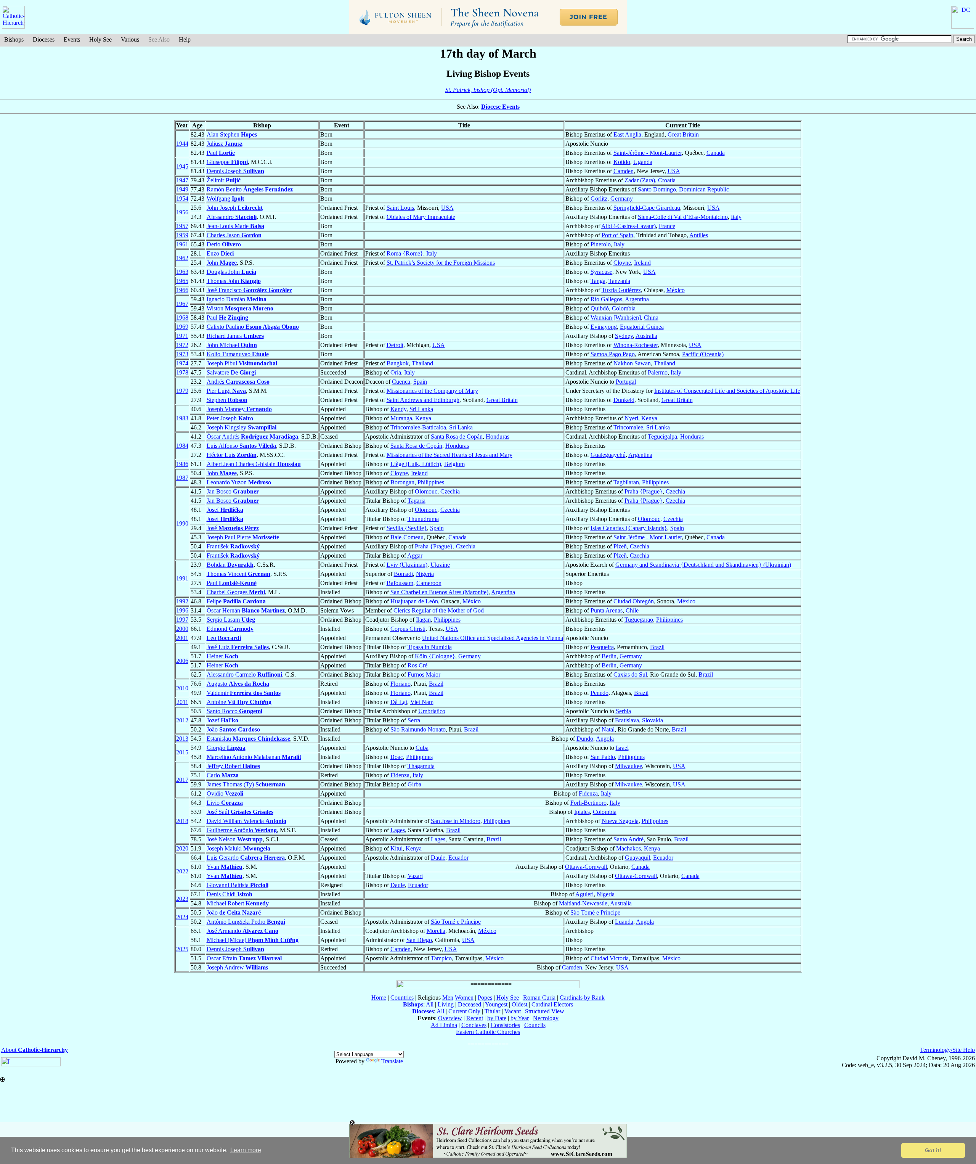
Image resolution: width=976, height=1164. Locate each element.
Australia (646, 336)
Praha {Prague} (643, 491)
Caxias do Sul (630, 674)
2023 (182, 899)
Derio (224, 244)
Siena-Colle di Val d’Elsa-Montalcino (683, 217)
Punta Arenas (607, 610)
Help (185, 39)
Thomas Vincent (238, 574)
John (222, 262)
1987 (182, 477)
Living (446, 1004)
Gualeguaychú (608, 455)
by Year (519, 1018)
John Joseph (235, 207)
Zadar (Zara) (639, 180)
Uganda (642, 162)
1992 (182, 601)
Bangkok (398, 363)
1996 (182, 610)
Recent (474, 1018)
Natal (608, 729)
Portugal (626, 381)
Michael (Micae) (253, 940)
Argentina (637, 299)
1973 (182, 354)
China (651, 317)
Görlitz (599, 198)
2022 (182, 871)
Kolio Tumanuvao (238, 354)
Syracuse (601, 271)
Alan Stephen (232, 134)
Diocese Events (500, 106)
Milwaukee (628, 766)
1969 (182, 326)
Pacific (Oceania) (703, 354)
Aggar (414, 555)
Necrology (546, 1018)
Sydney (624, 336)
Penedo (599, 693)
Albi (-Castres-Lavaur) (628, 226)
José (233, 528)
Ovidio (225, 793)
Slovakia (652, 720)
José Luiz (238, 647)
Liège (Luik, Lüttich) (415, 464)
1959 (182, 235)
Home (378, 997)
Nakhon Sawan (632, 363)
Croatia (667, 180)
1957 (182, 226)
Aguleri (584, 894)
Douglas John (231, 271)
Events (72, 39)
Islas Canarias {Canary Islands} (629, 528)
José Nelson (235, 839)
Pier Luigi (226, 390)
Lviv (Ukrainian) (407, 564)
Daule (438, 857)
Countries (402, 997)
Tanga (598, 281)
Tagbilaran (626, 482)
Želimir (224, 180)
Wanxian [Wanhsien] (616, 317)
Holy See (100, 39)
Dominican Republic (704, 189)
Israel (622, 747)
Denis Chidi (229, 894)
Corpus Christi (407, 628)
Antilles (698, 235)
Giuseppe (227, 162)
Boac (396, 757)
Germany (621, 198)
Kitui (396, 848)
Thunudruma (423, 519)
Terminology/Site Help (947, 1050)
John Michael (232, 345)
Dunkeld (623, 400)
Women (464, 997)
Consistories (505, 1025)
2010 (182, 688)
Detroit (395, 345)
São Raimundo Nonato (418, 729)
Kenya (423, 418)
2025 (182, 949)
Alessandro (232, 217)
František (233, 546)
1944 (182, 143)
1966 (182, 290)
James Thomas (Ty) (246, 784)
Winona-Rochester (635, 345)
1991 (182, 578)
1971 (182, 336)
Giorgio (226, 747)
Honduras (497, 436)
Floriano (400, 683)
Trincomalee (628, 427)
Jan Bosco (233, 491)
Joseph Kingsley (241, 427)
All (429, 1004)
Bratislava (627, 720)
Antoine (239, 702)
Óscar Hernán (246, 610)
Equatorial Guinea (642, 326)
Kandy (398, 409)
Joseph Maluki (238, 848)
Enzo (220, 253)
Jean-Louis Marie (235, 226)
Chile (632, 610)
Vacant (512, 1011)
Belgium (454, 464)
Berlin (609, 656)
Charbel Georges (236, 592)
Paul (221, 153)
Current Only (464, 1011)
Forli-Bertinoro (588, 802)
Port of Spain (617, 235)
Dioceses (44, 39)
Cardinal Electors (552, 1004)
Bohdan (230, 564)
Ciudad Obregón (633, 601)
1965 (182, 281)
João (233, 729)
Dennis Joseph (235, 171)
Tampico (441, 958)
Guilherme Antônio (242, 830)
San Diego (419, 940)
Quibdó (600, 308)
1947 (182, 180)
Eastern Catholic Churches (488, 1032)
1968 (182, 317)
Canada (715, 153)
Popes (485, 997)
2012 (182, 720)
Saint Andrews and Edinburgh (423, 400)
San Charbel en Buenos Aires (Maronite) (439, 592)
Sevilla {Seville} (407, 528)
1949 (182, 189)
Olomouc (426, 491)
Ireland (642, 262)
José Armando (242, 931)
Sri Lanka (421, 409)
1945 (182, 166)
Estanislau (248, 738)
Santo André (628, 839)
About (34, 1050)
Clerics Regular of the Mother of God (438, 610)
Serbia (623, 711)
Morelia (436, 931)
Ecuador (458, 857)
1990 (182, 523)
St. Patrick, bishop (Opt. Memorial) (488, 90)
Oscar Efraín (244, 958)
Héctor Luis (232, 455)
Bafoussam (400, 583)
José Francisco (249, 290)
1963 (182, 271)
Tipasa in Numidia (430, 647)
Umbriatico (431, 711)
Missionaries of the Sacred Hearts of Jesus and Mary (449, 455)
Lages (397, 830)
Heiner (222, 656)
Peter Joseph (230, 418)
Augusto (238, 683)
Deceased (469, 1004)
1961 (182, 244)
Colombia (624, 308)
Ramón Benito (250, 189)
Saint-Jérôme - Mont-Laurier (647, 153)
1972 (182, 345)
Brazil (657, 647)
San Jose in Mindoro (455, 821)
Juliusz (224, 143)
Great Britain (683, 134)
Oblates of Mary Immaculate (421, 217)
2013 (182, 738)
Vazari (415, 876)
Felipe (236, 601)
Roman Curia (539, 997)
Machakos (628, 848)
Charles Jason (234, 235)
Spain (420, 381)
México (675, 290)
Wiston (240, 308)
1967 (182, 304)
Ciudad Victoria (610, 958)
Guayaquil (637, 857)
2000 (182, 628)
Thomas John (234, 281)
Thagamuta (421, 766)
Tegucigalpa (662, 436)
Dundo (584, 738)
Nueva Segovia (620, 821)
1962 (182, 258)
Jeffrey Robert (233, 766)
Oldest (519, 1004)
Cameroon (428, 583)
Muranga (401, 418)
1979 (182, 390)
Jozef (222, 720)
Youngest (496, 1004)
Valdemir (244, 693)
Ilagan (423, 619)
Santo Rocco (234, 711)
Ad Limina (444, 1025)
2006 (182, 661)
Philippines (430, 482)
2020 (182, 848)
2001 (182, 638)
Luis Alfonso (241, 445)
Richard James (235, 336)
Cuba (422, 747)
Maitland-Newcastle (583, 903)
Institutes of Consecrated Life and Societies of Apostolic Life (727, 390)
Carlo (223, 775)
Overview (450, 1018)
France (667, 226)
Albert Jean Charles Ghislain (254, 464)
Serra (414, 720)
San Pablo (603, 757)
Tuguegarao (638, 619)
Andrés (238, 381)
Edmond (230, 628)
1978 (182, 372)
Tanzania (619, 281)
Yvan (224, 866)
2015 (182, 752)
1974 (182, 363)
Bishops (14, 39)
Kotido (621, 162)
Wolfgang (225, 198)
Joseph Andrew (237, 967)
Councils (535, 1025)
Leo (224, 638)
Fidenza (399, 775)
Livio (225, 802)
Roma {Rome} (405, 253)
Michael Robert (238, 903)
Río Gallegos (606, 299)
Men (447, 997)
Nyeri (631, 418)
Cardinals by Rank (582, 997)
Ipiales (582, 812)
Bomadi (403, 574)
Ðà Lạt (398, 702)
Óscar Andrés (252, 436)
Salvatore (231, 372)
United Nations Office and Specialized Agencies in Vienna (492, 638)
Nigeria (425, 574)
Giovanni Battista (237, 885)
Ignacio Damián (236, 299)
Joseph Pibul (242, 363)
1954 (182, 198)
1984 (182, 445)
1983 (182, 418)
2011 (182, 702)
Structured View (544, 1011)
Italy (736, 217)
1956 (182, 212)
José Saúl (240, 812)
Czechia (450, 491)
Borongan (402, 482)
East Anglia (627, 134)
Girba (414, 784)
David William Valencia (246, 821)
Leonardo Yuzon (239, 482)
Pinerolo (601, 244)
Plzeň (620, 546)
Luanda (624, 921)
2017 (182, 780)
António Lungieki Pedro (246, 921)
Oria (395, 372)
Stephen (227, 400)
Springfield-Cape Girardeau (646, 207)
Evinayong (604, 326)
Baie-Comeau (407, 537)
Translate (392, 1061)
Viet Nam (421, 702)
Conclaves (473, 1025)
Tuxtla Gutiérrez (621, 290)
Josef (225, 509)
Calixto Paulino (253, 326)
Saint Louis (400, 207)
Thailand (422, 363)
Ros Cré (417, 665)
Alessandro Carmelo (244, 674)
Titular (492, 1011)
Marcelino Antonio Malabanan (254, 757)
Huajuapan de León (414, 601)
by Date (496, 1018)
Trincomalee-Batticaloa (418, 427)
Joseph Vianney (239, 409)
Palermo (658, 372)
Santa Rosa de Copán (457, 436)
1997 (182, 619)
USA (674, 171)
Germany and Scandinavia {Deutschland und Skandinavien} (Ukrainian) (703, 564)
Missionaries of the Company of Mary (432, 390)
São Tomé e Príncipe (595, 912)
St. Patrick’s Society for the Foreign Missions (441, 262)
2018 (182, 821)
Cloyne (622, 262)
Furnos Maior (424, 674)
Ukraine (440, 564)
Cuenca (401, 381)
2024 (182, 917)
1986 (182, 464)
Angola (605, 738)
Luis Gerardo (246, 857)
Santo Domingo (657, 189)
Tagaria (416, 500)
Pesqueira (602, 647)
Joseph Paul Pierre (243, 537)
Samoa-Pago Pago (613, 354)
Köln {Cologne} (435, 656)
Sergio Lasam (231, 619)
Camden (623, 171)
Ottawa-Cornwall (586, 866)
